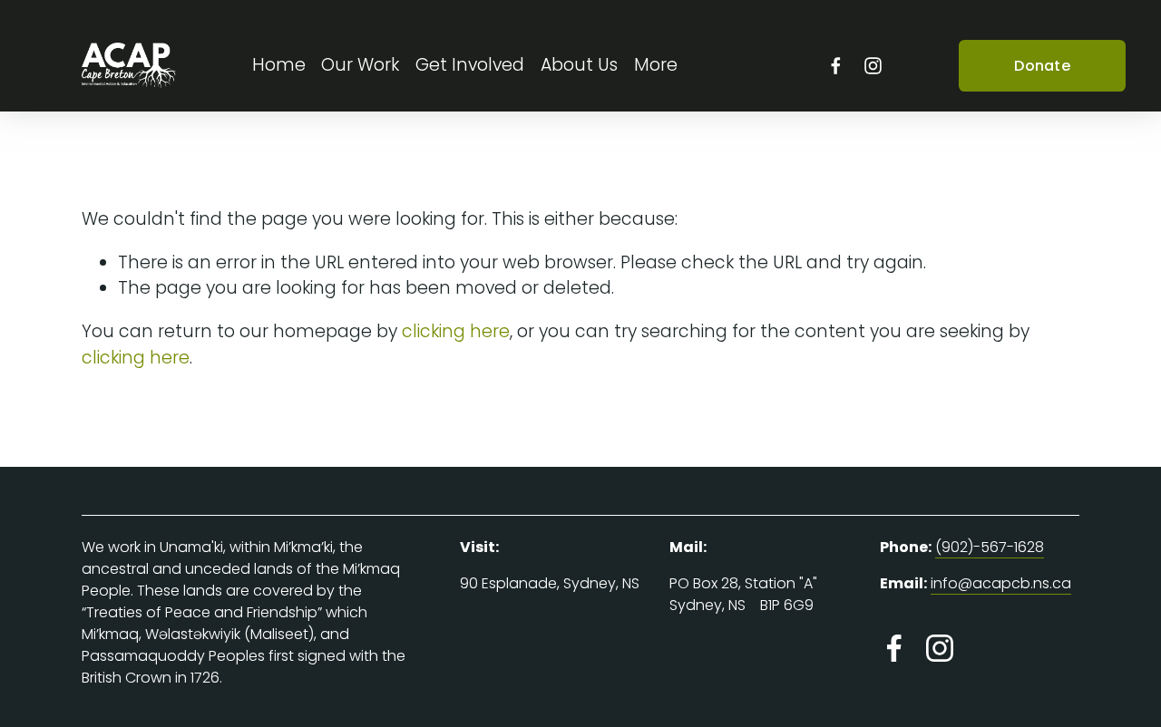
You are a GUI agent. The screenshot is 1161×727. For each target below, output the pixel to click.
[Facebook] (835, 65)
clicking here (456, 331)
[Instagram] (873, 65)
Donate (1042, 65)
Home (279, 65)
